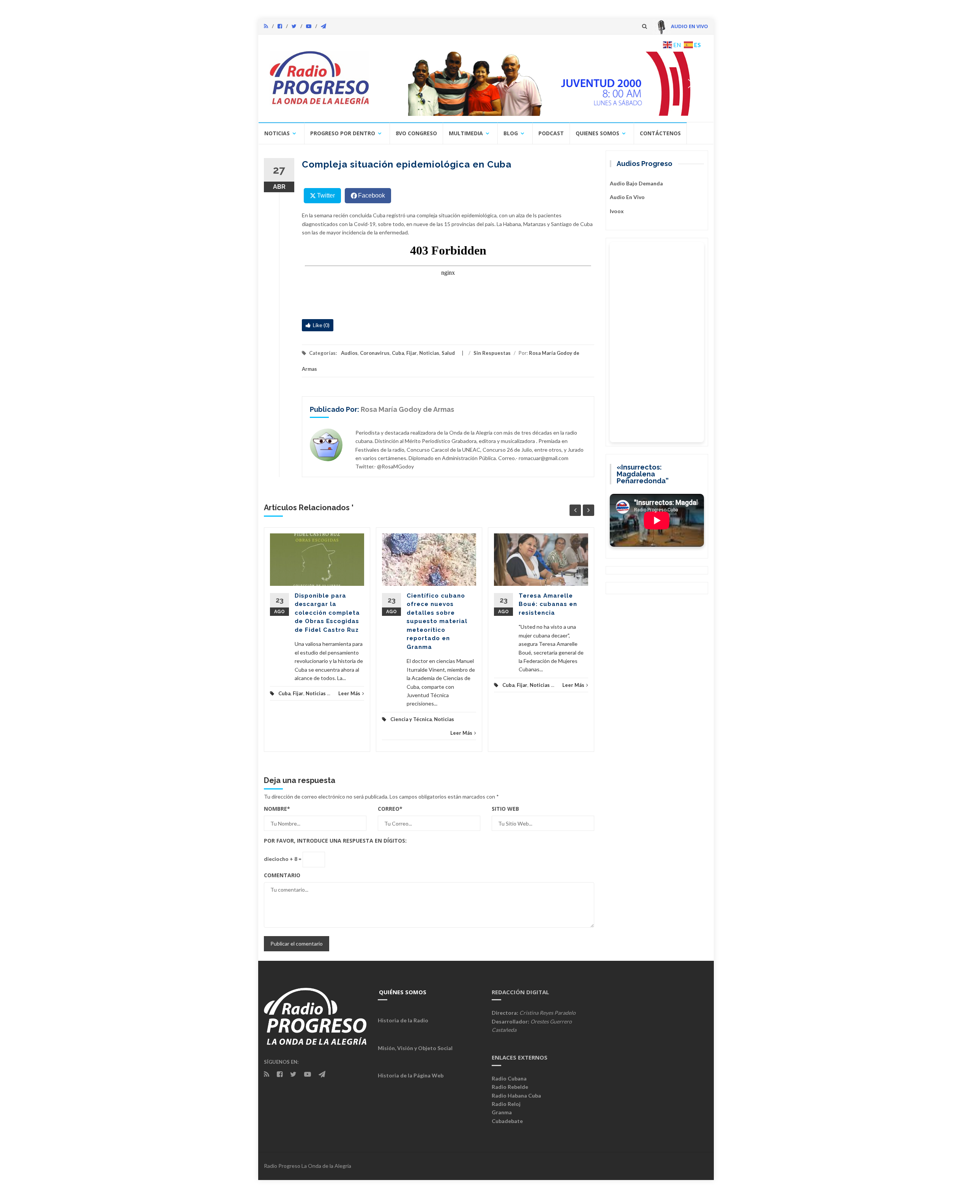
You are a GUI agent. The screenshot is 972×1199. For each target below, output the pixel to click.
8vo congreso (416, 133)
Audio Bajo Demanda (636, 183)
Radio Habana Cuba (516, 1095)
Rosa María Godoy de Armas (407, 409)
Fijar (411, 353)
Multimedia (466, 133)
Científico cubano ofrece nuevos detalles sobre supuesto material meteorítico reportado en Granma (437, 621)
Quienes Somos (597, 133)
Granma (502, 1112)
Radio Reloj (506, 1104)
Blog (510, 133)
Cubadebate (507, 1121)
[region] (542, 83)
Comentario (282, 875)
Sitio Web (505, 808)
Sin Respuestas (492, 353)
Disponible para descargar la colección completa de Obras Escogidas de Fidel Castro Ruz (327, 612)
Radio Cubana (509, 1078)
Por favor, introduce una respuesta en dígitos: (335, 840)
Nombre (277, 808)
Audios (349, 353)
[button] (542, 83)
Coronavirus (375, 353)
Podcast (551, 133)
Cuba (398, 353)
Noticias (277, 133)
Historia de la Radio (403, 1020)
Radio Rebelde (510, 1087)
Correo (390, 808)
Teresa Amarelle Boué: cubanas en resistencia (548, 604)
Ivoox (617, 211)
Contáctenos (660, 133)
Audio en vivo (627, 197)
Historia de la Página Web (410, 1075)
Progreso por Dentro (342, 133)
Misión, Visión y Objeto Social (415, 1048)
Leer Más (349, 693)
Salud (448, 353)
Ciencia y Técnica (411, 719)
